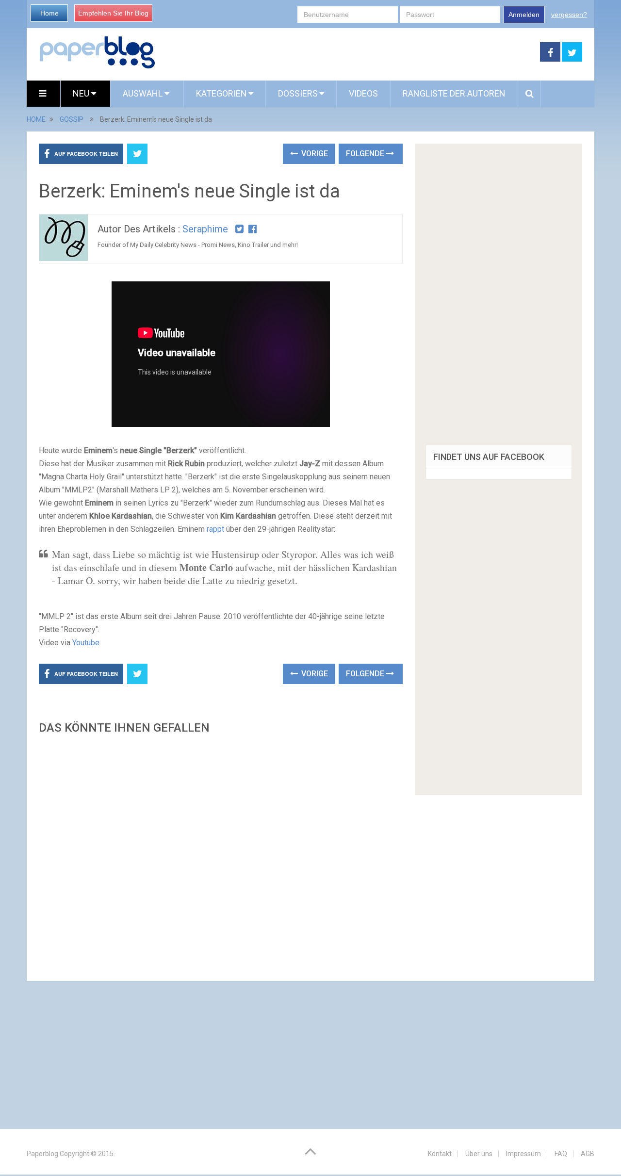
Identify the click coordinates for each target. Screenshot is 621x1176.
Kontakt (440, 1154)
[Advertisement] (221, 855)
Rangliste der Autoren (454, 93)
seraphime (205, 229)
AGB (587, 1154)
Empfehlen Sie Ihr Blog (113, 13)
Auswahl (143, 93)
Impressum (523, 1154)
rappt (215, 529)
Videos (363, 93)
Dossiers (298, 93)
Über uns (478, 1154)
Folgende (366, 153)
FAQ (561, 1154)
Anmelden (523, 14)
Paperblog (42, 1154)
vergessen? (569, 14)
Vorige (313, 153)
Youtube (85, 642)
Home (49, 13)
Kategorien (221, 93)
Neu (82, 93)
